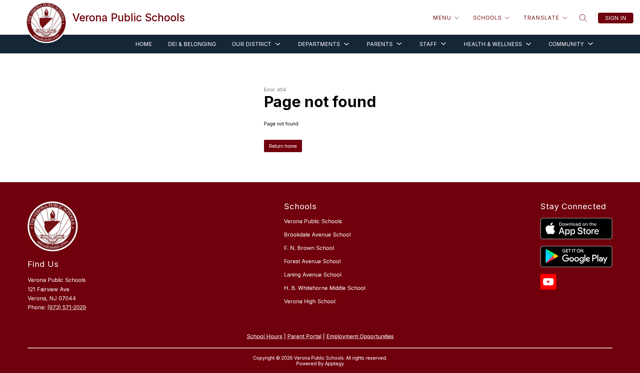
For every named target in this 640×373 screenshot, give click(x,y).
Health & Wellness (493, 44)
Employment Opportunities (360, 336)
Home (143, 44)
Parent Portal (304, 336)
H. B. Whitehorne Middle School (324, 288)
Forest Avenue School (312, 261)
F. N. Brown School (309, 248)
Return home (283, 146)
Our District (251, 44)
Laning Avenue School (312, 274)
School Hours (264, 336)
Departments (319, 44)
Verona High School (309, 301)
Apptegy (334, 363)
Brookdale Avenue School (317, 234)
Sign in (615, 18)
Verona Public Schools (313, 221)
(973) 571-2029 (66, 307)
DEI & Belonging (192, 44)
